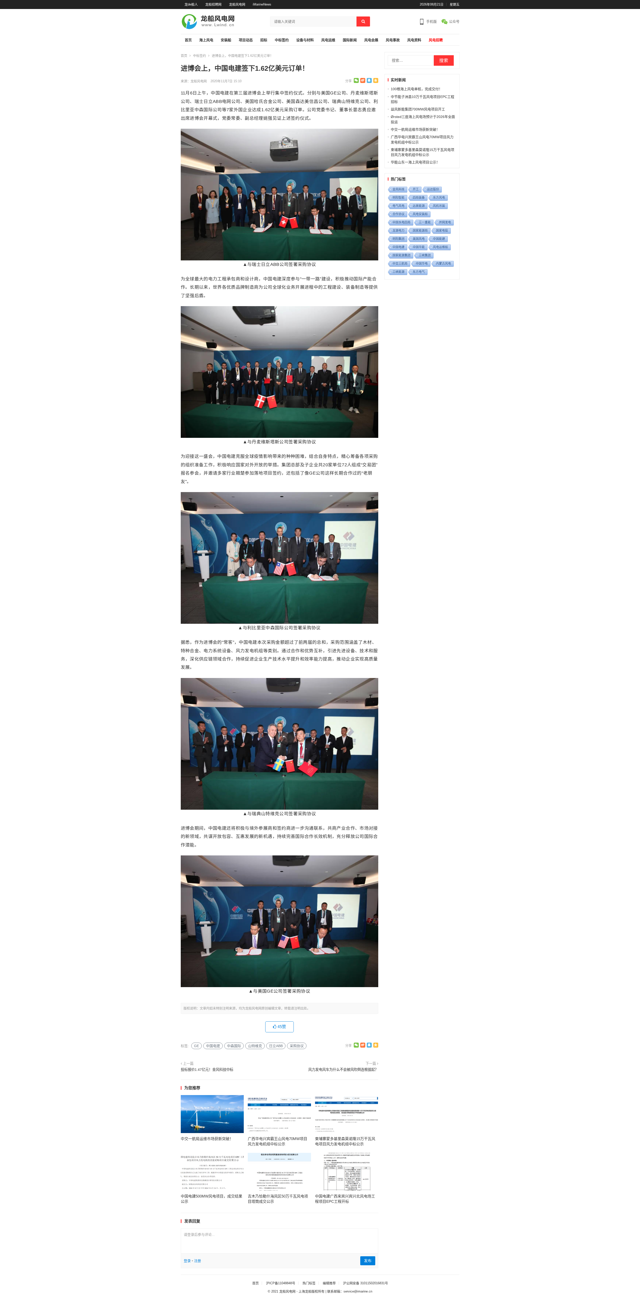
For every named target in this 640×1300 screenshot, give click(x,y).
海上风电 (206, 40)
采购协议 (297, 1046)
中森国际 (234, 1046)
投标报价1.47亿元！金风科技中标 (207, 1070)
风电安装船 (420, 214)
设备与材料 (305, 40)
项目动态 (246, 40)
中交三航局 (400, 263)
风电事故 (393, 40)
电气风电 (398, 206)
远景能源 (419, 206)
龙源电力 (398, 230)
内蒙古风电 (443, 263)
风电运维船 (440, 247)
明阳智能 (398, 197)
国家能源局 (420, 230)
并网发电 (445, 222)
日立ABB (276, 1046)
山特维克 (255, 1046)
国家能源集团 (401, 255)
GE (196, 1046)
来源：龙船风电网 (194, 81)
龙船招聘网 (213, 4)
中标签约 (282, 40)
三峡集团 (425, 255)
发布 (368, 1261)
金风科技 (398, 189)
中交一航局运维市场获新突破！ (207, 1139)
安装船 (226, 40)
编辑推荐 (329, 1283)
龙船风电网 (237, 4)
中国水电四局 (401, 222)
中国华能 (419, 247)
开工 (416, 189)
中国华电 (422, 263)
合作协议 (398, 214)
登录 (187, 1261)
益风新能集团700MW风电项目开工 (418, 109)
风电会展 (371, 40)
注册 (197, 1261)
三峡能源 (398, 272)
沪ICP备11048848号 (280, 1283)
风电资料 (414, 40)
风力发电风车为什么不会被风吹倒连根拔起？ (343, 1070)
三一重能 (425, 222)
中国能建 (439, 239)
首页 (188, 40)
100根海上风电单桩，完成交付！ (416, 89)
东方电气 (419, 272)
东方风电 (439, 197)
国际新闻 (350, 40)
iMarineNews (262, 4)
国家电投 (442, 230)
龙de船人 (191, 4)
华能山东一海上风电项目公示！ (415, 162)
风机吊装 (439, 206)
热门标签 (309, 1283)
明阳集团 (398, 239)
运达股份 (433, 189)
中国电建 (213, 1046)
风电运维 (328, 40)
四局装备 (419, 197)
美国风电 (419, 239)
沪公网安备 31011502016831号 (365, 1283)
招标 (263, 40)
